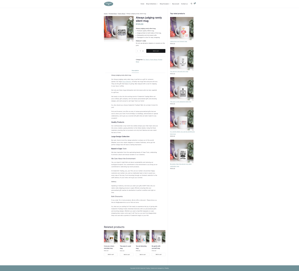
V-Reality (166, 268)
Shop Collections (151, 4)
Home (142, 4)
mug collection (126, 81)
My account (175, 4)
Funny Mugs (121, 13)
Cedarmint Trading (145, 268)
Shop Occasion (164, 4)
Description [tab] (135, 70)
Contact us (184, 4)
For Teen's (146, 59)
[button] (157, 4)
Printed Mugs (113, 13)
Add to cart (156, 51)
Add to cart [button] (111, 254)
